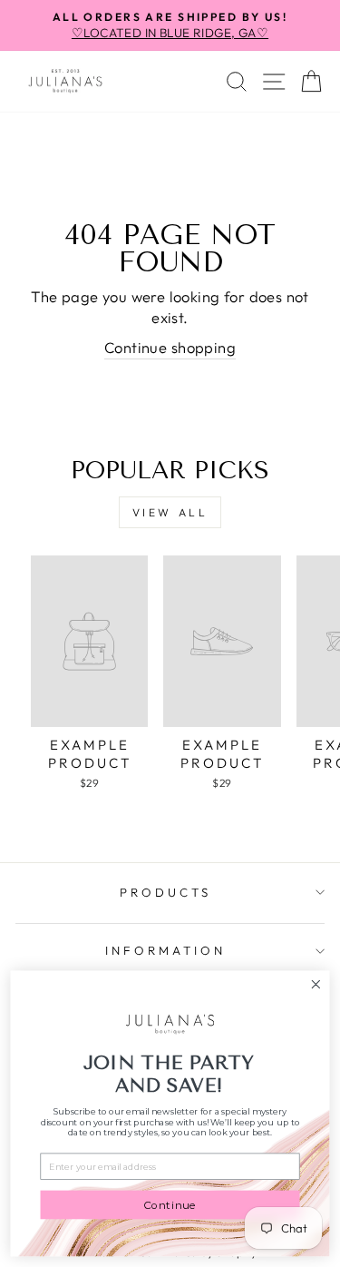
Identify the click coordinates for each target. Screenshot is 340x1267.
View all (170, 512)
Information (165, 950)
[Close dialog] (315, 984)
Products (165, 892)
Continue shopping (170, 347)
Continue (170, 1204)
